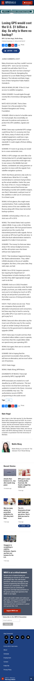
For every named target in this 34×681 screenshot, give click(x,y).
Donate (28, 3)
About (5, 650)
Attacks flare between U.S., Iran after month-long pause (10, 482)
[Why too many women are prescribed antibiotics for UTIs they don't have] (10, 501)
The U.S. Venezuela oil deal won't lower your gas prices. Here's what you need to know (24, 513)
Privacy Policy (7, 669)
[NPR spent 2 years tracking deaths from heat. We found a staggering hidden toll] (24, 472)
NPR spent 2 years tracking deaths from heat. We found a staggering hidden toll (24, 483)
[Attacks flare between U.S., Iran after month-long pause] (10, 472)
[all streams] (31, 678)
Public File (6, 665)
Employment (7, 658)
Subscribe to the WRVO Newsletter (15, 617)
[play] (3, 679)
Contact (6, 662)
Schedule (6, 654)
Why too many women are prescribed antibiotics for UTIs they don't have (8, 513)
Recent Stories (10, 466)
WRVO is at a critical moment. (15, 572)
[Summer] (17, 11)
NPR (9, 400)
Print (22, 45)
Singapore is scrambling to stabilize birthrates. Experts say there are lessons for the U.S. (10, 551)
